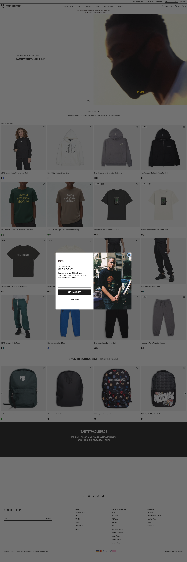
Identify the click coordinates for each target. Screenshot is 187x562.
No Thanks (75, 299)
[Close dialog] (129, 255)
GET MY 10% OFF (74, 292)
